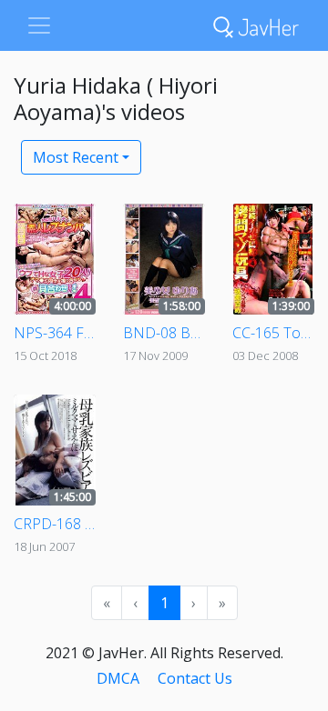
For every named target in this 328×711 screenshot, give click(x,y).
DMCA (118, 678)
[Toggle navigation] (39, 25)
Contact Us (195, 678)
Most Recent (75, 157)
